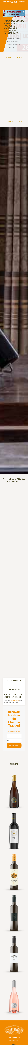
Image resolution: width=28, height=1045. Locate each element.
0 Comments (10, 47)
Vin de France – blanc (14, 1040)
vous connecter (14, 700)
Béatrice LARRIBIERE (13, 38)
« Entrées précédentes (12, 671)
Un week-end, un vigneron (13, 554)
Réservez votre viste (14, 342)
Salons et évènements (13, 44)
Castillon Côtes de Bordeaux (14, 1039)
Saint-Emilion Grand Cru (14, 1037)
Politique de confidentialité (14, 731)
